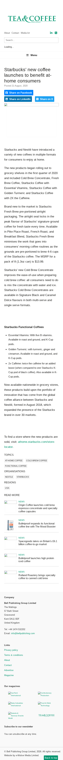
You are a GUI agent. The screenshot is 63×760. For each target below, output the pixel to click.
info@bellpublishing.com (23, 633)
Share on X (46, 99)
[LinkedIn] (51, 32)
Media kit (25, 33)
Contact (15, 33)
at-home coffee (14, 460)
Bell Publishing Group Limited (21, 751)
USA (7, 488)
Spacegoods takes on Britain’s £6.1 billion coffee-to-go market (37, 543)
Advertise (8, 670)
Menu (34, 55)
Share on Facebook (20, 92)
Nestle (9, 477)
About (7, 33)
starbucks (23, 477)
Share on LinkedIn (20, 99)
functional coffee (16, 466)
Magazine (9, 675)
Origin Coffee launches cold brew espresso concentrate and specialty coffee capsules (37, 508)
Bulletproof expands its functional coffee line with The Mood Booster (37, 525)
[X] (56, 32)
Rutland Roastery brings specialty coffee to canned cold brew (36, 577)
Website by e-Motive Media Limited (21, 755)
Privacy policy (11, 650)
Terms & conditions (13, 655)
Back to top (51, 757)
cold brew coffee (36, 460)
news (21, 501)
